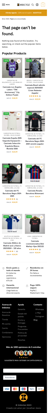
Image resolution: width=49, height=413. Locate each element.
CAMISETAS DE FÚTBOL (12, 133)
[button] (42, 5)
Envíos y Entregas (21, 321)
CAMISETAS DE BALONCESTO (9, 81)
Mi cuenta (6, 324)
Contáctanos (7, 332)
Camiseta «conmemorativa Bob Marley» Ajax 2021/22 (35, 243)
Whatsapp (39, 309)
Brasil (29, 80)
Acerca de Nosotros (6, 313)
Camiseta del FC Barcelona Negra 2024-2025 (12, 193)
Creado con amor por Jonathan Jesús (23, 408)
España (7, 135)
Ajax (29, 236)
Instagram (39, 316)
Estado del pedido (22, 315)
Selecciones (38, 82)
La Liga (39, 136)
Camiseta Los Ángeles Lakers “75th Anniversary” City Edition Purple (12, 91)
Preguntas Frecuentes (23, 327)
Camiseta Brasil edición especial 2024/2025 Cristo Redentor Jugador (35, 89)
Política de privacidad (22, 334)
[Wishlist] (19, 61)
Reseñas (21, 340)
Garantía (21, 309)
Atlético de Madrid (12, 236)
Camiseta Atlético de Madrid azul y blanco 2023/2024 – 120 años (12, 245)
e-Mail (38, 313)
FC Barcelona (13, 187)
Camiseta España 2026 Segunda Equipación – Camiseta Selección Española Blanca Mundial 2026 (12, 143)
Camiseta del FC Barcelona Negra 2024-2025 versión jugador (34, 141)
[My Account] (37, 5)
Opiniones (6, 337)
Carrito (5, 328)
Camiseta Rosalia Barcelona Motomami (35, 192)
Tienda (5, 319)
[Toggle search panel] (32, 5)
